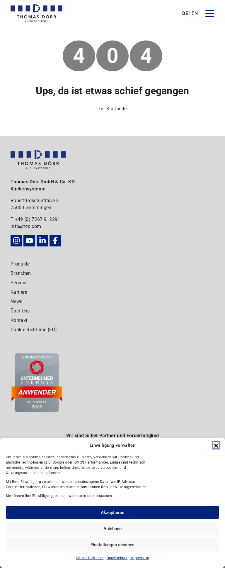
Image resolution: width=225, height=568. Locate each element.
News (16, 301)
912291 (52, 219)
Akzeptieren (112, 512)
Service (18, 282)
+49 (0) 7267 (29, 219)
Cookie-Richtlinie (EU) (34, 329)
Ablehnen (112, 528)
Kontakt (19, 320)
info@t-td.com (26, 226)
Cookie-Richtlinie (89, 558)
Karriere (19, 292)
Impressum (139, 558)
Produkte (20, 264)
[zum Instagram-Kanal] (16, 240)
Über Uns (20, 311)
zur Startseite (112, 108)
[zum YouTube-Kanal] (29, 240)
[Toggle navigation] (209, 13)
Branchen (21, 273)
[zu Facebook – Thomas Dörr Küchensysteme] (55, 240)
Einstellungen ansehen (112, 544)
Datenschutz (117, 558)
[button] (216, 445)
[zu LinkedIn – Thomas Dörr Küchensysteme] (42, 240)
